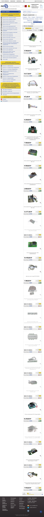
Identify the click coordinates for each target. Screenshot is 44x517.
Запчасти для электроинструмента (10, 57)
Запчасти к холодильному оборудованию (11, 67)
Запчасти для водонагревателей (9, 26)
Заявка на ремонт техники (4, 506)
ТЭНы (29, 17)
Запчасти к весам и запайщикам (9, 79)
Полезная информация (5, 510)
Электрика (5, 94)
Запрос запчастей (4, 503)
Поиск (26, 6)
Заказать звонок (12, 507)
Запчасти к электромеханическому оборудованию (10, 71)
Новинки (4, 99)
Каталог (29, 11)
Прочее (32, 23)
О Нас (3, 498)
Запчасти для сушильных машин (9, 19)
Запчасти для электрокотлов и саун (10, 48)
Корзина (12, 503)
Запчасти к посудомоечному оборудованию (8, 74)
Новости (12, 501)
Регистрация (22, 508)
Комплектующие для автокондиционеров (11, 93)
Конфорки (25, 17)
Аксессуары (5, 59)
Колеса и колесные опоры (8, 81)
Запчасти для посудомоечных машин (10, 22)
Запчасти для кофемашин (8, 49)
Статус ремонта (5, 1)
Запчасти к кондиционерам (8, 78)
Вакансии (12, 1)
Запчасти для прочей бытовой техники (10, 55)
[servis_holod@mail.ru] (28, 505)
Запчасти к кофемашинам (8, 65)
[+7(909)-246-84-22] (28, 507)
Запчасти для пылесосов (8, 34)
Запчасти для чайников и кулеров (9, 40)
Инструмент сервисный (7, 91)
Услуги (20, 499)
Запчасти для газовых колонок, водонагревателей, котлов (9, 52)
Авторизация (39, 1)
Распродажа (5, 100)
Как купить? (21, 501)
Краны (41, 18)
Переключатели (39, 17)
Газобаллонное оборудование (9, 54)
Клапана (36, 18)
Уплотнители (35, 20)
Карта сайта (13, 505)
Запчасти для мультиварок (8, 46)
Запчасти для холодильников (8, 21)
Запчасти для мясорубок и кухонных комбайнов (10, 30)
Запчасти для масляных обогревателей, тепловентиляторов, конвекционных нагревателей (11, 43)
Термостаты (29, 20)
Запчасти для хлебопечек (8, 39)
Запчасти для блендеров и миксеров (10, 32)
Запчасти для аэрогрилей (8, 35)
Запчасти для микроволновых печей (10, 27)
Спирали (33, 17)
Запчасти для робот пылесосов (9, 37)
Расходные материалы (7, 89)
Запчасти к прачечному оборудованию (10, 76)
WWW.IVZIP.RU (18, 515)
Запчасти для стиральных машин (9, 17)
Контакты (19, 1)
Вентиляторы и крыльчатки (28, 18)
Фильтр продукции (28, 26)
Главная (24, 11)
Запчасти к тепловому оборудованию (10, 69)
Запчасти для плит (6, 24)
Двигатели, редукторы (28, 22)
